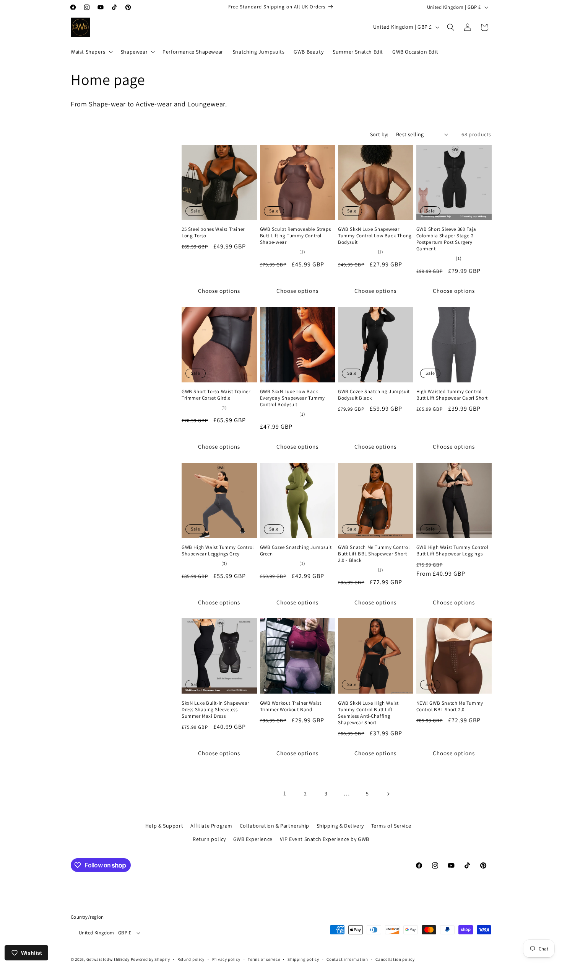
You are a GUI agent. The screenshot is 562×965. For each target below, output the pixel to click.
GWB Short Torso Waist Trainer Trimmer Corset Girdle (216, 395)
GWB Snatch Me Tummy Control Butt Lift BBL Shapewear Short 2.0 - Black (373, 553)
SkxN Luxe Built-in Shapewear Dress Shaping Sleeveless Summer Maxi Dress (215, 709)
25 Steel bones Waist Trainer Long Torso (213, 232)
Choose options (219, 290)
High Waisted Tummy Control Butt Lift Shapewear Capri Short (452, 395)
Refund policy (191, 959)
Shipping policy (303, 959)
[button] (91, 52)
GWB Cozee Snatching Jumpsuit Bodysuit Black (374, 395)
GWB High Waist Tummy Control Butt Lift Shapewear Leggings (452, 550)
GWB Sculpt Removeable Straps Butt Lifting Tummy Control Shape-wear (295, 235)
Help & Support (164, 825)
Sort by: (379, 134)
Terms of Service (391, 825)
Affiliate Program (211, 825)
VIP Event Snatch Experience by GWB (324, 839)
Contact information (347, 959)
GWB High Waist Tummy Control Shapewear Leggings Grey (218, 550)
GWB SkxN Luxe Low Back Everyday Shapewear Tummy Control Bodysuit (292, 398)
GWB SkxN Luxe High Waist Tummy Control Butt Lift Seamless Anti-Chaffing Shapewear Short (368, 713)
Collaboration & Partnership (274, 825)
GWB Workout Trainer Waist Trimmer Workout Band (291, 706)
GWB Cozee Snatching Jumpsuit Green (296, 550)
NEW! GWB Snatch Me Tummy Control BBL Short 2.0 (449, 706)
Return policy (209, 839)
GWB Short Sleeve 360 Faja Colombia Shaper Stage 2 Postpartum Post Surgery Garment (446, 239)
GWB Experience (253, 839)
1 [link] (284, 793)
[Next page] (388, 793)
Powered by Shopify (150, 959)
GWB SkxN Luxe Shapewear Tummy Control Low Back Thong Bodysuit (375, 235)
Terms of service (264, 959)
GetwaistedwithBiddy (108, 959)
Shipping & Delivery (340, 825)
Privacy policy (226, 959)
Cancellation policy (394, 959)
